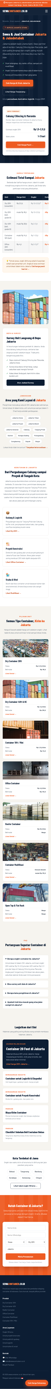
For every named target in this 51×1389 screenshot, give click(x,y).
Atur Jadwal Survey (25, 382)
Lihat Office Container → (16, 562)
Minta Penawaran (25, 1256)
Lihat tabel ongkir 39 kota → (25, 1186)
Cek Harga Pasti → (25, 145)
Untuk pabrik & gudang (11, 1339)
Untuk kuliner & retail (10, 1346)
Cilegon (39, 1178)
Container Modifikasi (10, 1317)
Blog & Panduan (8, 1365)
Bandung (38, 1171)
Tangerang (24, 1171)
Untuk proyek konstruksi (11, 1336)
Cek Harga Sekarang (37, 1383)
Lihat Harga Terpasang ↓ (15, 91)
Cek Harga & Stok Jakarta (18, 83)
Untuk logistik (8, 1343)
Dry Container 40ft (9, 1306)
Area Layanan (15, 21)
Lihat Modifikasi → (13, 593)
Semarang (26, 1178)
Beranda (6, 21)
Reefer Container (9, 1310)
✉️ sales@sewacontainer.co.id (14, 1361)
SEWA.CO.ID (15, 11)
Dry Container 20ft (9, 1303)
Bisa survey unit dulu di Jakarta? (21, 984)
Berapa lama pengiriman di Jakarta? (23, 993)
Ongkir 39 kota (8, 1332)
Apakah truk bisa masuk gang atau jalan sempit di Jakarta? (23, 1003)
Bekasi (12, 1171)
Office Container (8, 1313)
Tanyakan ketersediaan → (37, 447)
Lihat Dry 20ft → (12, 531)
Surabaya (12, 1178)
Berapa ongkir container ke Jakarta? (23, 959)
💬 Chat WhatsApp (10, 1358)
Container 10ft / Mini (10, 1321)
